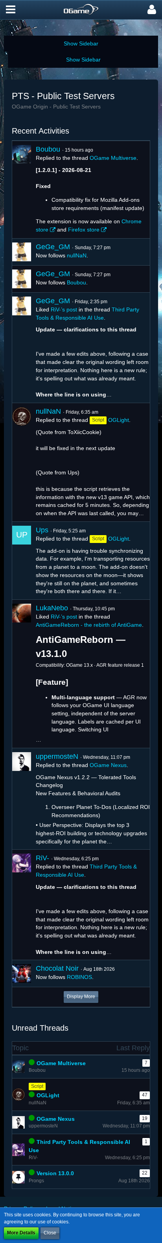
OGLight (118, 420)
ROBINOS (79, 977)
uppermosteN (57, 756)
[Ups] (21, 560)
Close (50, 1233)
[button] (10, 10)
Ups (42, 530)
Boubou (48, 149)
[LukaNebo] (21, 674)
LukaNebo (52, 608)
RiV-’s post (64, 309)
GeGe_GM (53, 247)
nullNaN (77, 255)
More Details (21, 1233)
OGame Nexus (108, 765)
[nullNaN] (21, 462)
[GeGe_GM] (21, 251)
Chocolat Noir (57, 968)
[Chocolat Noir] (21, 973)
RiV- (42, 858)
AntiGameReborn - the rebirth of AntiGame (89, 625)
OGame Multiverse (113, 158)
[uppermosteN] (21, 799)
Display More (81, 996)
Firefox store (83, 229)
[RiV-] (21, 905)
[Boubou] (21, 189)
